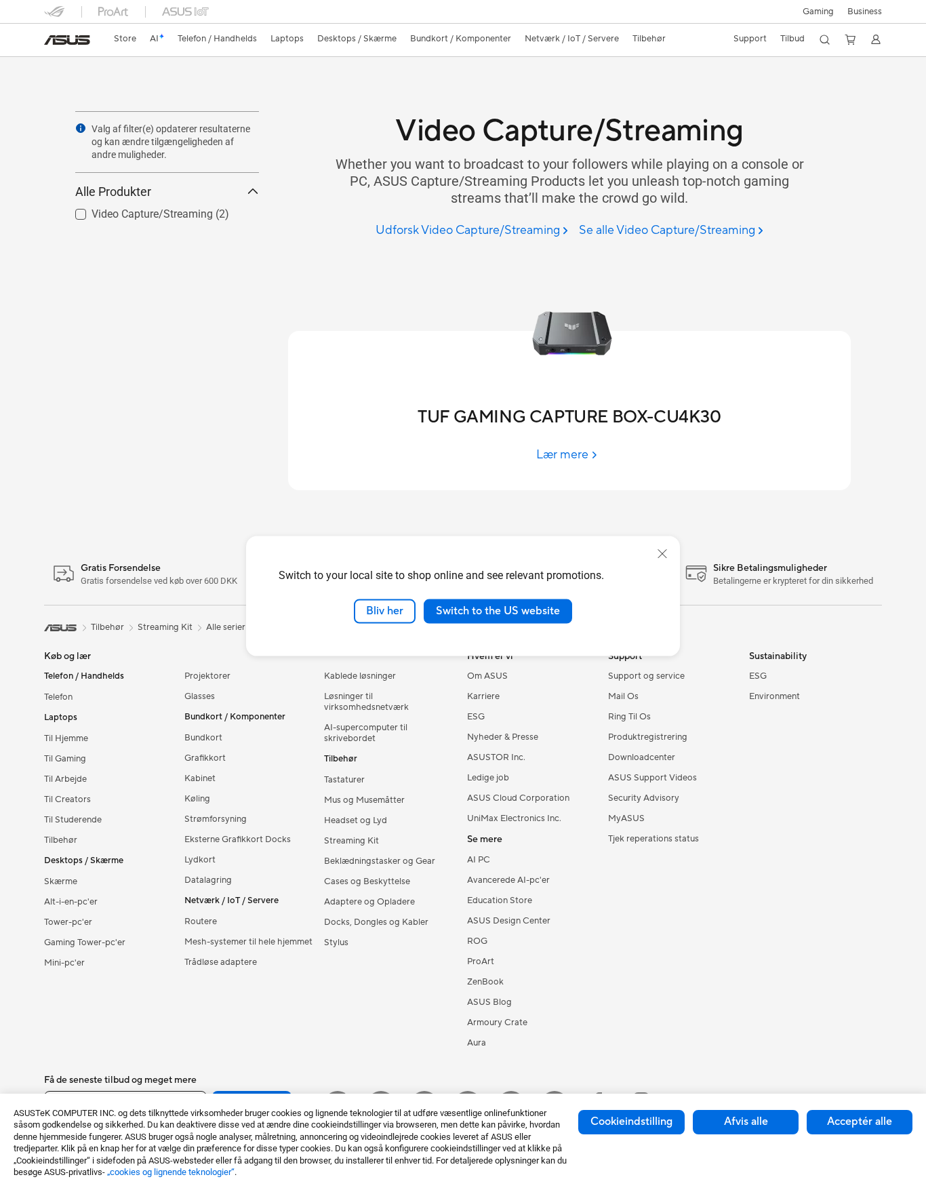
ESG (476, 716)
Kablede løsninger (360, 676)
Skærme (60, 881)
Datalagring (208, 880)
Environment (774, 696)
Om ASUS (487, 676)
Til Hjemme (66, 738)
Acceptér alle (859, 1121)
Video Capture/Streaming (136, 210)
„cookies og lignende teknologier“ (171, 1172)
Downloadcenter (641, 757)
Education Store (499, 900)
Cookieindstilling (631, 1121)
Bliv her (384, 611)
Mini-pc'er (64, 962)
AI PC (478, 859)
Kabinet (200, 778)
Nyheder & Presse (502, 737)
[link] (67, 40)
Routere (200, 921)
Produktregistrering (647, 737)
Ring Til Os (629, 716)
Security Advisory (643, 798)
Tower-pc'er (68, 922)
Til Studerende (73, 819)
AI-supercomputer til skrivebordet (365, 733)
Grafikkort (205, 758)
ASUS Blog (489, 1002)
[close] (662, 554)
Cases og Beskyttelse (367, 881)
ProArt (480, 961)
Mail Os (623, 696)
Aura (476, 1042)
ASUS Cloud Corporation (518, 798)
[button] (818, 11)
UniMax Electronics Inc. (514, 818)
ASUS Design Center (508, 920)
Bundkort (203, 737)
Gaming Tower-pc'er (84, 942)
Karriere (483, 696)
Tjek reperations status (653, 838)
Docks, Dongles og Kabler (376, 922)
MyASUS (626, 818)
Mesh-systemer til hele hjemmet (248, 941)
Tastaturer (344, 779)
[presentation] (80, 128)
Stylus (336, 942)
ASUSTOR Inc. (496, 757)
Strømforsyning (215, 819)
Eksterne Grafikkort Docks (237, 839)
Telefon (58, 697)
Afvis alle (746, 1121)
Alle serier (225, 627)
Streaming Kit (351, 840)
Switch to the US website (498, 611)
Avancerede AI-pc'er (508, 880)
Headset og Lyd (355, 820)
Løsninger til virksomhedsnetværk (366, 702)
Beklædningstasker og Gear (379, 861)
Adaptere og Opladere (369, 901)
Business (864, 11)
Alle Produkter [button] (113, 191)
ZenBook (485, 981)
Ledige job (488, 777)
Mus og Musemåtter (364, 800)
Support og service (646, 676)
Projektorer (207, 676)
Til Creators (67, 799)
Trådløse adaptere (220, 962)
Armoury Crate (497, 1022)
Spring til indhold (52, 42)
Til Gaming (65, 758)
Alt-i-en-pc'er (71, 901)
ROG (477, 941)
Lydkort (200, 859)
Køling (197, 798)
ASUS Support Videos (652, 777)
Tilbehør (60, 840)
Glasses (199, 696)
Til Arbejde (65, 779)
